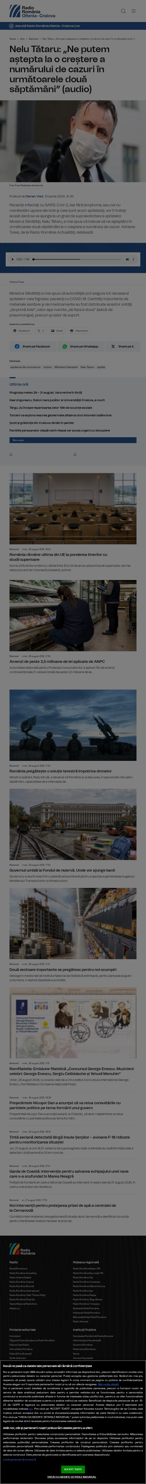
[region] (73, 1422)
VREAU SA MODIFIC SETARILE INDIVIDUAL (71, 1477)
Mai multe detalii (108, 1384)
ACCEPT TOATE (73, 1469)
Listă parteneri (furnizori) (19, 1459)
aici (31, 1409)
